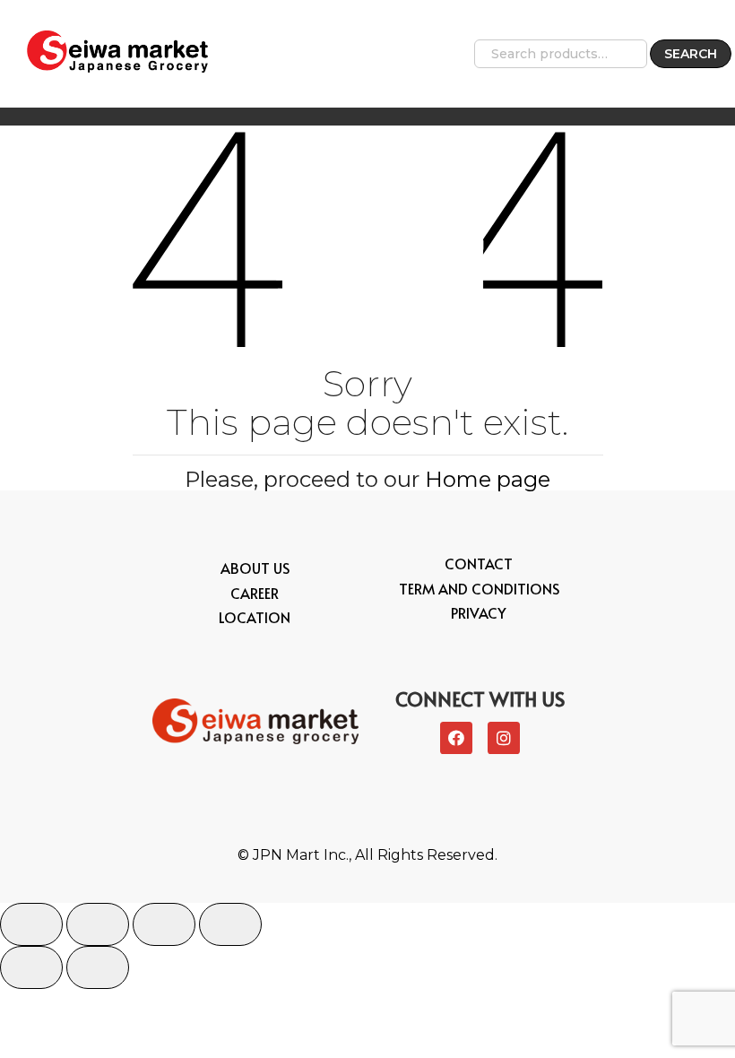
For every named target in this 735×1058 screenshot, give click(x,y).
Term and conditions (479, 588)
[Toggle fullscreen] (164, 924)
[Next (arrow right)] (97, 967)
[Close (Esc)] (31, 924)
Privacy (478, 612)
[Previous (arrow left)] (31, 967)
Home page (487, 479)
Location (254, 617)
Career (254, 593)
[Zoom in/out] (230, 924)
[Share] (97, 924)
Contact (479, 563)
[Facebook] (456, 738)
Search (690, 54)
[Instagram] (504, 738)
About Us (255, 567)
